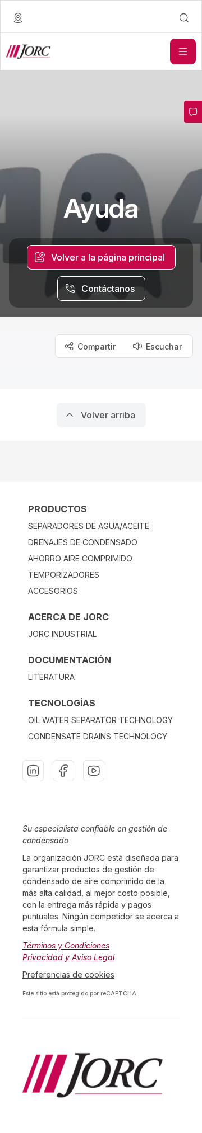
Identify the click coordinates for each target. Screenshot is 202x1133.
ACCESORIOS (53, 591)
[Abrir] (183, 51)
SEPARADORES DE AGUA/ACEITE (88, 526)
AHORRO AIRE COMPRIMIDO (80, 558)
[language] (18, 18)
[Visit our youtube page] (93, 770)
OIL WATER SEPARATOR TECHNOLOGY (100, 720)
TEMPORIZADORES (63, 574)
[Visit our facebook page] (63, 770)
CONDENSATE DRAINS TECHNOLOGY (97, 736)
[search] (184, 18)
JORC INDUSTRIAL (62, 634)
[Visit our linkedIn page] (33, 770)
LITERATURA (51, 677)
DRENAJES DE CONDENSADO (82, 542)
